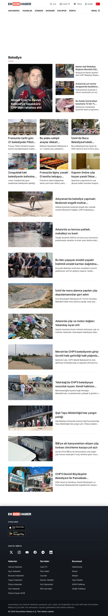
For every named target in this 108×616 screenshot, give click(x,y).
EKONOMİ (50, 11)
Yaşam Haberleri (15, 580)
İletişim (75, 575)
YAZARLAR (27, 11)
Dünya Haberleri (15, 584)
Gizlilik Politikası (78, 589)
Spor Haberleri (14, 571)
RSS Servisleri (46, 589)
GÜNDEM (39, 11)
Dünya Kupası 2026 (16, 593)
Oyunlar (43, 575)
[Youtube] (27, 552)
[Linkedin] (51, 552)
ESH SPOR (61, 11)
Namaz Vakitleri (47, 580)
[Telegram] (43, 552)
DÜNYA (72, 11)
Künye (74, 571)
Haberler (12, 561)
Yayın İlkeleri (77, 580)
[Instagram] (19, 552)
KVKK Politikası (78, 584)
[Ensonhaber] (19, 4)
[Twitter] (11, 552)
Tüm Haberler (14, 589)
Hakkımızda (77, 567)
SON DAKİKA (13, 11)
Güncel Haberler (15, 567)
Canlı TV (43, 567)
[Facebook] (35, 552)
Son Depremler (46, 584)
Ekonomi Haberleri (16, 575)
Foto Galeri (44, 571)
